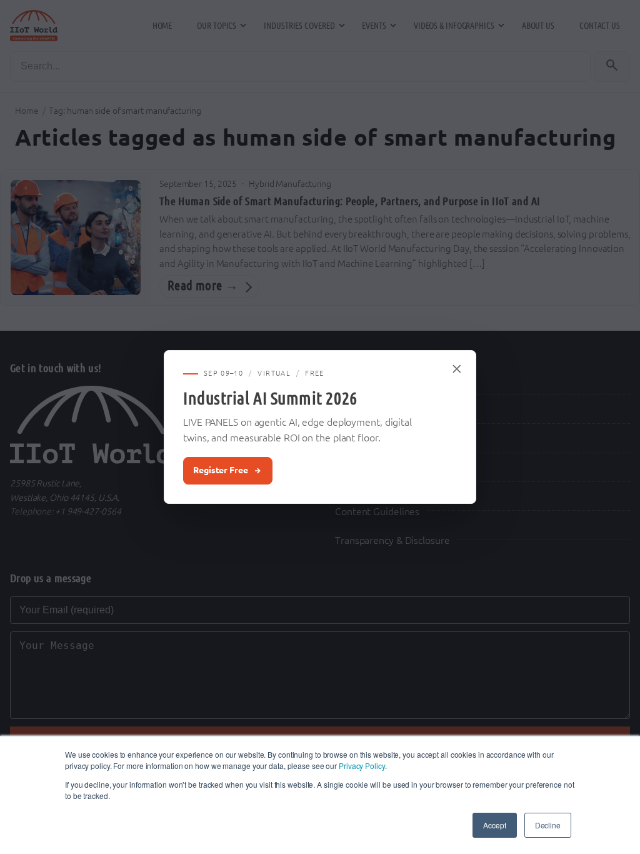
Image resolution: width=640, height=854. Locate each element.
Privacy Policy (362, 765)
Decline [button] (548, 825)
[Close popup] (457, 369)
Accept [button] (494, 825)
